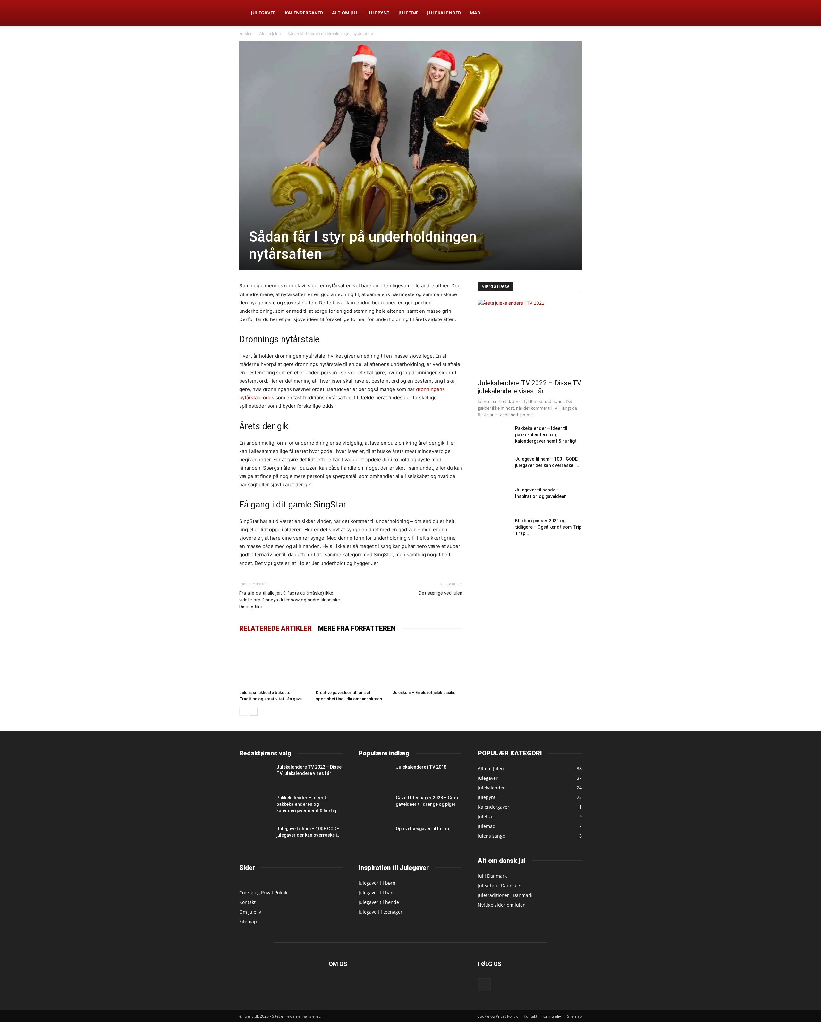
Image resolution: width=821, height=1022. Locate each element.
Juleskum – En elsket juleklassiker (425, 692)
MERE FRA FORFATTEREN (356, 628)
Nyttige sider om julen (502, 905)
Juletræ (408, 13)
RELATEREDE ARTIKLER (275, 628)
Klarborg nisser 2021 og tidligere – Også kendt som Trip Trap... (548, 527)
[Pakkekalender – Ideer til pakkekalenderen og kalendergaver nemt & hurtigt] (494, 436)
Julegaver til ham (377, 893)
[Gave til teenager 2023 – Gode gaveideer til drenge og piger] (375, 805)
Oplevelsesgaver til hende (423, 828)
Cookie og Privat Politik (263, 893)
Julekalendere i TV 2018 (421, 767)
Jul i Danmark (492, 876)
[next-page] (254, 712)
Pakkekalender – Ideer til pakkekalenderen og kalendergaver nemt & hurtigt (546, 435)
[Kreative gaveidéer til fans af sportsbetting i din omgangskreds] (351, 663)
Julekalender (444, 13)
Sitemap (248, 921)
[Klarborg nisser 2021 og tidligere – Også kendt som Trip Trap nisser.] (489, 528)
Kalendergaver (304, 13)
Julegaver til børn (377, 883)
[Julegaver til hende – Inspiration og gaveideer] (494, 497)
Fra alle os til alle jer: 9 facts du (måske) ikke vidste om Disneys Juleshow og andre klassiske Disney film (289, 599)
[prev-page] (243, 712)
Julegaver (263, 13)
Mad (475, 13)
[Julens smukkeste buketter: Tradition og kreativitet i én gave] (274, 663)
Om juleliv (250, 912)
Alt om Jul (345, 13)
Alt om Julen (270, 33)
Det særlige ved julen (440, 593)
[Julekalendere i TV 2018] (375, 774)
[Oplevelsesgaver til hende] (375, 836)
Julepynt (378, 13)
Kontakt (247, 902)
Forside (245, 33)
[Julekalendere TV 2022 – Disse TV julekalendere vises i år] (530, 337)
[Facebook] (484, 984)
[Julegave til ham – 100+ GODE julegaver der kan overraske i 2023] (494, 466)
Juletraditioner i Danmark (505, 895)
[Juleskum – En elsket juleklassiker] (427, 663)
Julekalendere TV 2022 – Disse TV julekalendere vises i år (529, 387)
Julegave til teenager (380, 912)
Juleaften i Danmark (499, 885)
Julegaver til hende (379, 902)
